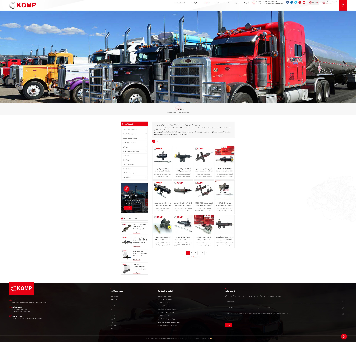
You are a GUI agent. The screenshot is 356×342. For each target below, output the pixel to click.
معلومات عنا (194, 3)
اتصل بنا (246, 3)
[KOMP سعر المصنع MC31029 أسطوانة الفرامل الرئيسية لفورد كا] (127, 255)
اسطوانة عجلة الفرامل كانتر (165, 299)
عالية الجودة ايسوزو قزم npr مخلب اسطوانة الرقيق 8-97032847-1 (162, 238)
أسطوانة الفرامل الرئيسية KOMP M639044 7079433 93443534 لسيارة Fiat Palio (140, 240)
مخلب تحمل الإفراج (128, 164)
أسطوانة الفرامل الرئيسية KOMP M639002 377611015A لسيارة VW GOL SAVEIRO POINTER (139, 227)
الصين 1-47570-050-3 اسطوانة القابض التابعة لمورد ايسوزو (183, 238)
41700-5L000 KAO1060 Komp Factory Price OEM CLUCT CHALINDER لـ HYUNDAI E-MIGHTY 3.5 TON (224, 170)
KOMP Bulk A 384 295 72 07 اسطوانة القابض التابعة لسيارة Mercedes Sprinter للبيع (183, 204)
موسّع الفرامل (127, 169)
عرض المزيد (137, 233)
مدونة (236, 3)
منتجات (206, 3)
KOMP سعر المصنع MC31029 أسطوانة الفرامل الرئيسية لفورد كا (140, 253)
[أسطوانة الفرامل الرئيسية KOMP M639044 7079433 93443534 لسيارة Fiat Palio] (127, 241)
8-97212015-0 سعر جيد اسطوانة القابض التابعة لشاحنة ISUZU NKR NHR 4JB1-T (224, 204)
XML (112, 329)
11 (202, 253)
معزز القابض (126, 156)
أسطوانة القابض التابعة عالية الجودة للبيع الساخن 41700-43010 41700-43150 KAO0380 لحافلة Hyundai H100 (183, 170)
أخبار (112, 309)
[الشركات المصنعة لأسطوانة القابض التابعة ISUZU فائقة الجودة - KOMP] (204, 224)
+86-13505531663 (17, 310)
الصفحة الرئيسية (179, 3)
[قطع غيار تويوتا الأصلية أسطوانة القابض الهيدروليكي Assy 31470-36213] (224, 224)
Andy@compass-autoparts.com (274, 4)
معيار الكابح (126, 147)
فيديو (227, 3)
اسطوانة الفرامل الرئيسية (130, 129)
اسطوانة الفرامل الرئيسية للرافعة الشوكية (169, 322)
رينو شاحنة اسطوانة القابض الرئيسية (167, 325)
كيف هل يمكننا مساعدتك (131, 196)
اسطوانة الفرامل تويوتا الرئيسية (166, 316)
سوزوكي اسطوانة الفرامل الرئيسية (167, 309)
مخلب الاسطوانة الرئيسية (130, 138)
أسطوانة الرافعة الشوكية (129, 173)
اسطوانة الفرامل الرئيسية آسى (166, 312)
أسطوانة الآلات (127, 177)
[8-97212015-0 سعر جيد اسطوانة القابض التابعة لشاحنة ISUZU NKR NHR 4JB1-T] (224, 190)
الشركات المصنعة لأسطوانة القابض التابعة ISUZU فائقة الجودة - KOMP (203, 238)
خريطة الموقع (185, 338)
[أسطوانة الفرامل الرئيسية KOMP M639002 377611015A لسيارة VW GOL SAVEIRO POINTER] (127, 228)
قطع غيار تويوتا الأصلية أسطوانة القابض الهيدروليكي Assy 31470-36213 (224, 238)
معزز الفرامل (126, 160)
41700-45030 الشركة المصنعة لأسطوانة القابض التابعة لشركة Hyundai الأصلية (204, 204)
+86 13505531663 (273, 1)
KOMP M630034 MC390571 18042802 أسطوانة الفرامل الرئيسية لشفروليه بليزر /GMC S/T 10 (140, 267)
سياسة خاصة (114, 325)
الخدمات (217, 3)
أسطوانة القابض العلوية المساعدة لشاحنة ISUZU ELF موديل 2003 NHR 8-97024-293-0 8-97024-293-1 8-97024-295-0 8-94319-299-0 (162, 170)
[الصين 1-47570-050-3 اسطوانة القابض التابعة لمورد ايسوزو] (183, 224)
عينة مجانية (329, 4)
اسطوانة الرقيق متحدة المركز (131, 151)
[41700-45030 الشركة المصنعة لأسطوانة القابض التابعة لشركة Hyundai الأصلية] (204, 190)
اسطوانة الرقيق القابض (183, 112)
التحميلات (113, 316)
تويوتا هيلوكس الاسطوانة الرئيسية (166, 319)
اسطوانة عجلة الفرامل (129, 134)
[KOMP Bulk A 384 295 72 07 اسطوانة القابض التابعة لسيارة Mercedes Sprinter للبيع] (183, 190)
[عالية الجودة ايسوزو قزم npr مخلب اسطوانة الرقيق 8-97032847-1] (162, 224)
